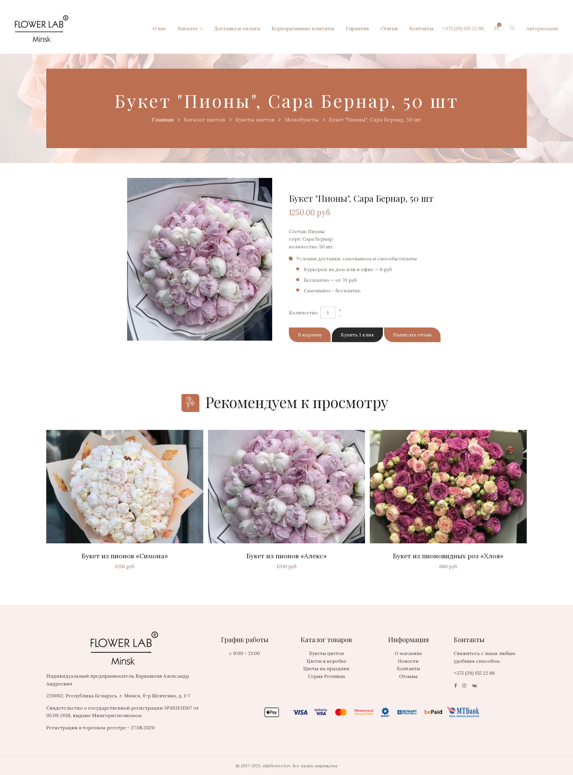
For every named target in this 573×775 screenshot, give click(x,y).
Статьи (389, 28)
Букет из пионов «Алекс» (286, 556)
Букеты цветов (326, 653)
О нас (159, 28)
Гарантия (357, 28)
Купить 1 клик (357, 335)
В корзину (310, 335)
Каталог (188, 28)
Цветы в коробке (326, 661)
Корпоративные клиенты (303, 28)
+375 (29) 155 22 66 (463, 28)
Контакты (421, 28)
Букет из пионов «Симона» (124, 556)
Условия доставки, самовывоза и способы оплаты (356, 259)
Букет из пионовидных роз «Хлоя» (448, 556)
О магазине (408, 653)
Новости (408, 661)
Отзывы (408, 676)
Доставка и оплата (237, 28)
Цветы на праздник (326, 668)
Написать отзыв (412, 335)
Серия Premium (326, 676)
